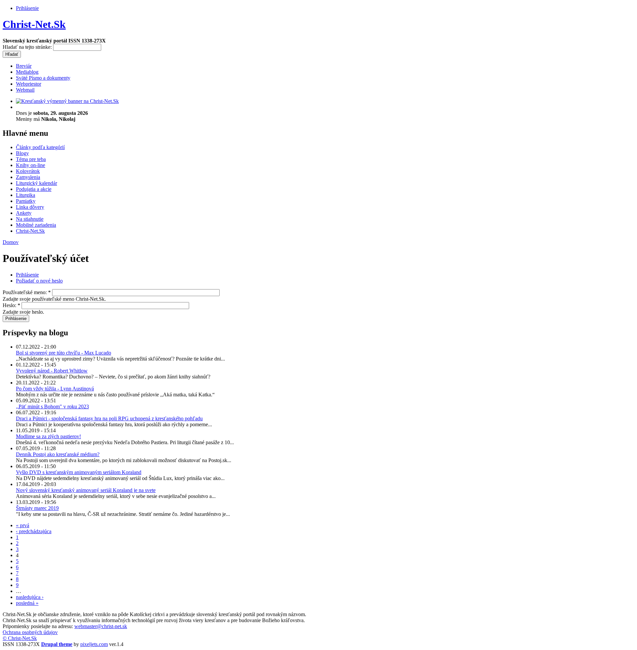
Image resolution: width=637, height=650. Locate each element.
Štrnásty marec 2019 (37, 508)
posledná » (27, 603)
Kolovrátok (28, 171)
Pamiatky (25, 201)
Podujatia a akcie (33, 189)
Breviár (24, 66)
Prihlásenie (27, 8)
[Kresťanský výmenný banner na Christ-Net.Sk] (67, 101)
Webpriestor (28, 84)
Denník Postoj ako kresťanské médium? (58, 454)
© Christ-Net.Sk (20, 638)
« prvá (22, 525)
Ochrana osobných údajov (30, 632)
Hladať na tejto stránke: (28, 47)
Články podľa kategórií (40, 147)
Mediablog (27, 72)
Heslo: (11, 305)
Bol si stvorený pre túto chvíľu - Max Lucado (63, 353)
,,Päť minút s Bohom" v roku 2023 (52, 406)
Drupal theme (56, 644)
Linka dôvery (30, 207)
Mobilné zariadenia (36, 225)
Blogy (22, 153)
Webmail (25, 90)
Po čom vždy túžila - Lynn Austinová (55, 388)
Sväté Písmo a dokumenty (43, 78)
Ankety (24, 213)
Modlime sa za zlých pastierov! (48, 436)
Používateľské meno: (27, 292)
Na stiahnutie (29, 219)
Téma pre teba (31, 159)
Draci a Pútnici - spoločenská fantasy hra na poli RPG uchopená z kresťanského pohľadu (109, 418)
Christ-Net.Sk (34, 24)
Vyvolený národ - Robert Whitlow (52, 370)
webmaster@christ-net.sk (100, 626)
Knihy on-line (30, 165)
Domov (11, 242)
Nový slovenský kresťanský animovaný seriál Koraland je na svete (86, 490)
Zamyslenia (28, 177)
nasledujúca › (29, 597)
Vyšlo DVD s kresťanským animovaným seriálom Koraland (78, 472)
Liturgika (25, 195)
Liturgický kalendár (36, 183)
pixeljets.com (94, 644)
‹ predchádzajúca (33, 531)
